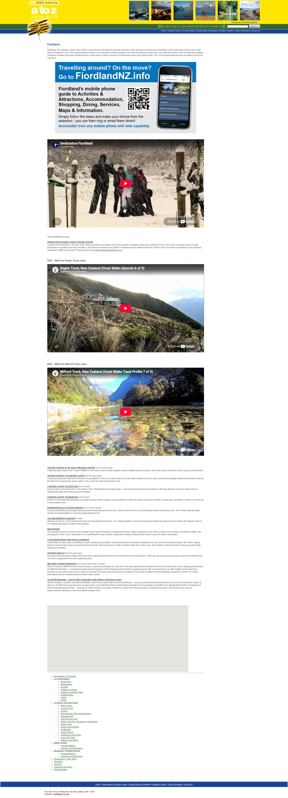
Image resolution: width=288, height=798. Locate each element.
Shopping (58, 761)
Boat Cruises (66, 705)
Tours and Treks (68, 737)
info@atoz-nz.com (61, 794)
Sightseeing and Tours (71, 735)
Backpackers (66, 684)
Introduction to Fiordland (65, 676)
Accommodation (68, 745)
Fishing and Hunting (70, 727)
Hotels (63, 697)
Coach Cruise (67, 708)
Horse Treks (66, 724)
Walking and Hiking (69, 740)
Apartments (66, 681)
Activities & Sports (159, 784)
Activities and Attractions (71, 748)
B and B (64, 687)
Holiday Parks (67, 695)
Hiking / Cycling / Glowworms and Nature (79, 721)
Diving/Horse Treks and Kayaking (76, 713)
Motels (64, 700)
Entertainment (67, 716)
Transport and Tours (63, 767)
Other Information (175, 784)
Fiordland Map (60, 769)
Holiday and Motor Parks (72, 692)
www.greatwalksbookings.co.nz (108, 250)
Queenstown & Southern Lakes (114, 784)
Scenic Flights (67, 732)
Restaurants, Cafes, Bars (65, 759)
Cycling (64, 711)
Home (97, 784)
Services (58, 764)
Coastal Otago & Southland (139, 784)
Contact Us (188, 784)
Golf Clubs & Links (69, 719)
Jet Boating (66, 729)
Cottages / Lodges (69, 689)
